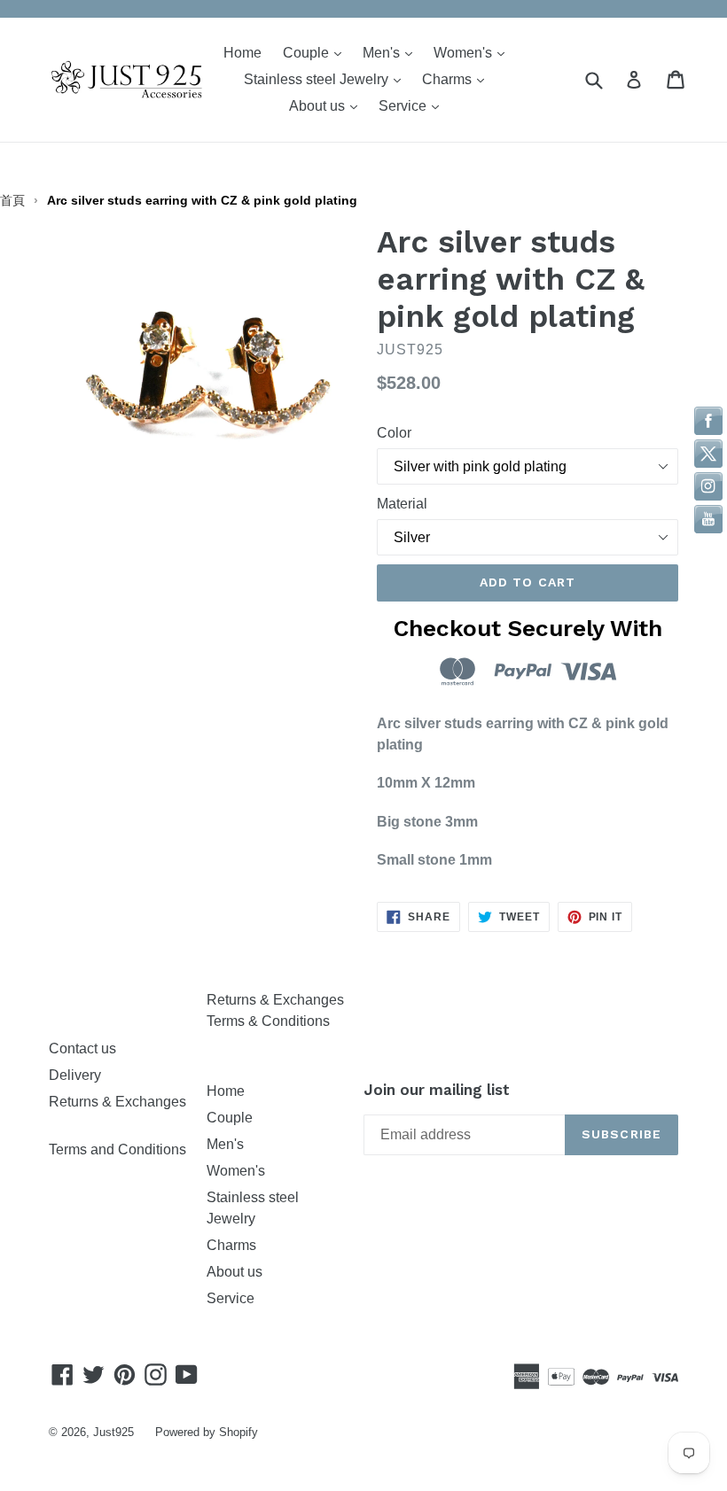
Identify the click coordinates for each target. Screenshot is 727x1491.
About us (327, 105)
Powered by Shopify (206, 1432)
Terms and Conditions (117, 1149)
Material (402, 503)
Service (413, 105)
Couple (316, 52)
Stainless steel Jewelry (327, 79)
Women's (473, 52)
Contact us (82, 1048)
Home (242, 52)
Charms (457, 79)
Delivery (75, 1075)
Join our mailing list (437, 1090)
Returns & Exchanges (275, 999)
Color (394, 432)
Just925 (113, 1432)
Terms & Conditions (268, 1021)
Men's (392, 52)
